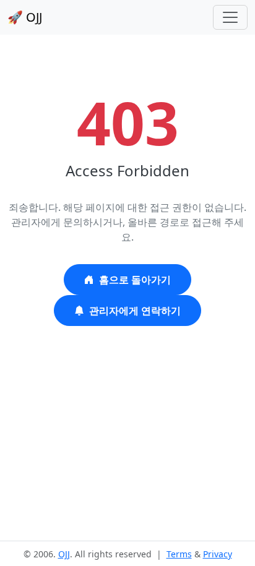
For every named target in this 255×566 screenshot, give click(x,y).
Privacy (217, 554)
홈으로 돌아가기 (135, 279)
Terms (179, 554)
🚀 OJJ (24, 17)
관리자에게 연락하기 (135, 310)
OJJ (64, 554)
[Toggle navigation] (230, 17)
